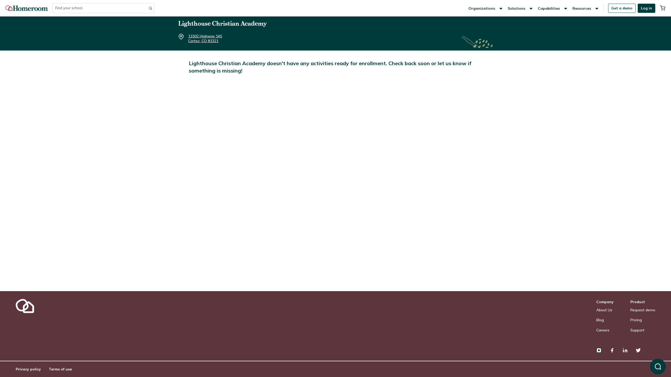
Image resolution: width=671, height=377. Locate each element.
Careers (602, 330)
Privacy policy (28, 369)
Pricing (636, 320)
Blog (600, 320)
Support (637, 330)
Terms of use (60, 369)
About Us (604, 310)
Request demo (642, 310)
